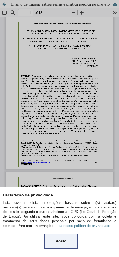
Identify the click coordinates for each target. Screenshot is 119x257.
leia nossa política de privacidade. (84, 226)
